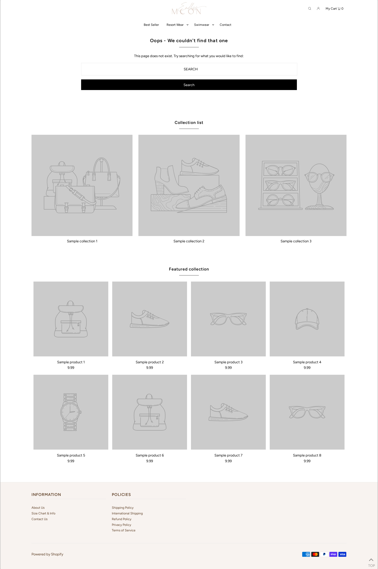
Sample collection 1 (82, 241)
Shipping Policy (122, 507)
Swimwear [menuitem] (201, 25)
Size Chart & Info (43, 513)
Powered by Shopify (47, 554)
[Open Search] (309, 8)
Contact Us (39, 519)
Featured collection (189, 269)
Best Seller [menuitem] (151, 25)
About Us (38, 507)
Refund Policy (121, 519)
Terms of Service (123, 530)
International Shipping (127, 513)
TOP (371, 564)
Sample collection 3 (296, 241)
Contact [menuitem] (225, 25)
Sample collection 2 (188, 241)
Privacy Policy (121, 525)
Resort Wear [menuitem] (175, 25)
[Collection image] (82, 234)
